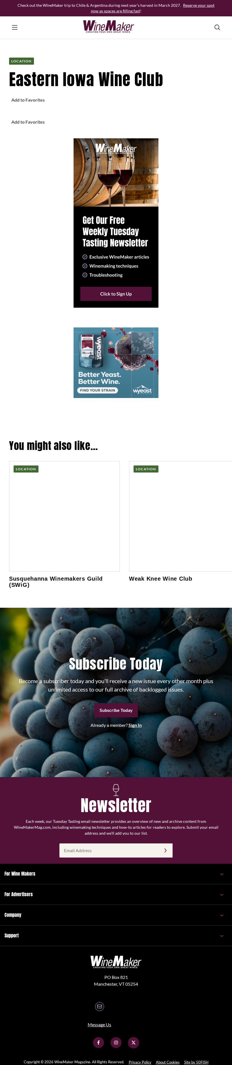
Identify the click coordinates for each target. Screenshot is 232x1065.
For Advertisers (19, 894)
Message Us (99, 1024)
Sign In (135, 725)
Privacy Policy (140, 1062)
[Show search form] (217, 27)
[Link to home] (116, 27)
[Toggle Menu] (14, 27)
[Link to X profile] (133, 1046)
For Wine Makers (20, 873)
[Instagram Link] (116, 1046)
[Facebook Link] (98, 1046)
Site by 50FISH (196, 1062)
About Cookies (168, 1062)
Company (13, 914)
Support (12, 935)
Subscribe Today (116, 710)
